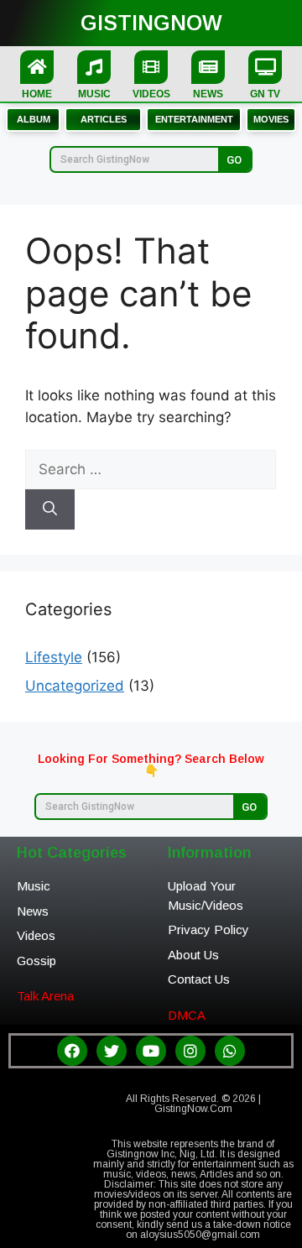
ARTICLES (104, 119)
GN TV (265, 94)
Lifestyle (53, 657)
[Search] (50, 509)
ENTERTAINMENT (194, 119)
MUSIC (94, 94)
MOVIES (271, 119)
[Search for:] (150, 469)
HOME (37, 94)
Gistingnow (151, 22)
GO (234, 160)
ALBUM (33, 119)
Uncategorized (74, 685)
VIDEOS (151, 94)
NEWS (208, 94)
